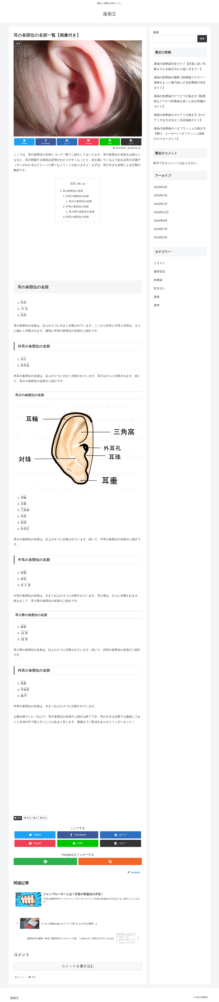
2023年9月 (161, 187)
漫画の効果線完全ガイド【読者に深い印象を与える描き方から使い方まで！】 (180, 66)
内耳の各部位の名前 (77, 216)
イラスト (159, 263)
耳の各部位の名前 (73, 190)
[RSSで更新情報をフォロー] (110, 861)
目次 (73, 183)
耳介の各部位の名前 (80, 201)
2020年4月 (161, 195)
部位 (45, 818)
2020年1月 (161, 203)
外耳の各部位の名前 (77, 196)
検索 (156, 32)
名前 (29, 818)
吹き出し (159, 288)
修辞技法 (159, 271)
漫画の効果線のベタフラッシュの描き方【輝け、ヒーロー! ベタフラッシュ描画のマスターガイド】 (180, 133)
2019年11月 (161, 212)
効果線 (158, 280)
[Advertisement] (78, 249)
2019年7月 (161, 229)
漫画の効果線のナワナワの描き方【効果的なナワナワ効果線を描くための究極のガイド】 (180, 101)
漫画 (157, 296)
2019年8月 (161, 220)
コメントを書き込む (77, 966)
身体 (19, 818)
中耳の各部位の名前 (77, 206)
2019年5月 (161, 237)
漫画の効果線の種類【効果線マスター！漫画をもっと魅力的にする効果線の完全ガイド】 (180, 82)
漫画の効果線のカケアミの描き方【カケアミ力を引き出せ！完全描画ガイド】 (180, 117)
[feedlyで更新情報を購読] (45, 861)
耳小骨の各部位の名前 (81, 211)
